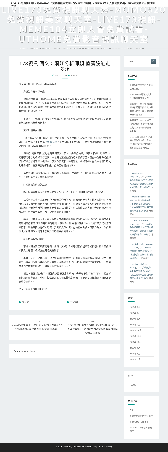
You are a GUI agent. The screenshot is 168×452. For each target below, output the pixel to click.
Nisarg (109, 446)
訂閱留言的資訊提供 (139, 422)
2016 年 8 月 (135, 353)
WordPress (90, 446)
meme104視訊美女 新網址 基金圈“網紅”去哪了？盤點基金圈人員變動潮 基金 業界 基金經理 (37, 325)
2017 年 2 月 (135, 319)
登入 (132, 410)
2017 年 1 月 (135, 324)
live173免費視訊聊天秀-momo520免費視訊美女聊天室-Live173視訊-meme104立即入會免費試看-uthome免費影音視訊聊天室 (83, 4)
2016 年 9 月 (135, 348)
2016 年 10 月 (135, 342)
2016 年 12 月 (135, 330)
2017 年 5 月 (135, 307)
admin (73, 75)
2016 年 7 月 (135, 359)
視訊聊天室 (51, 141)
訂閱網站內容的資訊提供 (141, 416)
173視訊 (74, 302)
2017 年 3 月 (135, 313)
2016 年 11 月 (135, 336)
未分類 (25, 302)
